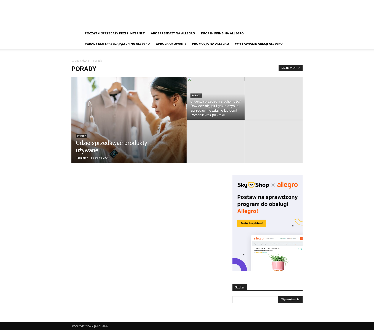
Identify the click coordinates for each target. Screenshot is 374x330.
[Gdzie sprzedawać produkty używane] (129, 127)
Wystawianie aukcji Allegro (259, 44)
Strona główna (80, 61)
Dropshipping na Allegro (222, 33)
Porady (81, 136)
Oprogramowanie (171, 44)
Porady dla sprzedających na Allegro (117, 44)
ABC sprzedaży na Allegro (173, 33)
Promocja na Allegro (210, 44)
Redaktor (82, 157)
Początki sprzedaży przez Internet (115, 33)
